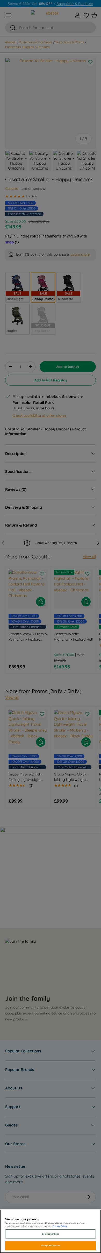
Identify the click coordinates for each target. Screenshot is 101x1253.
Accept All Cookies (50, 1245)
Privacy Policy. (60, 1226)
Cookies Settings (50, 1234)
